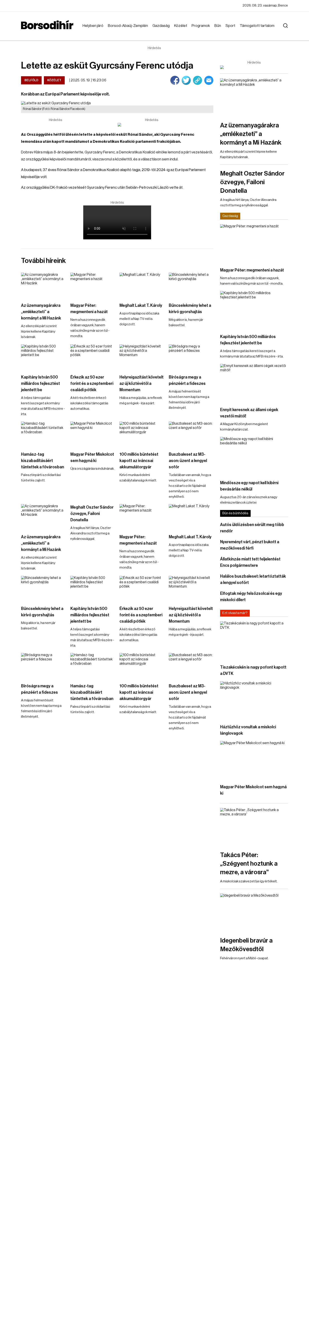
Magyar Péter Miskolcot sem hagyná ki (92, 457)
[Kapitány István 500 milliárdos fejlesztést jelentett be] (43, 356)
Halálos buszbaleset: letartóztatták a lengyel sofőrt (253, 579)
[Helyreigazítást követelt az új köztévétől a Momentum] (141, 356)
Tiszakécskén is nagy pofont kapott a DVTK (253, 670)
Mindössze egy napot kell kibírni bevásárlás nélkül (249, 486)
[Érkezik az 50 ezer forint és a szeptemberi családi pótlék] (92, 356)
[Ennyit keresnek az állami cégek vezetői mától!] (254, 383)
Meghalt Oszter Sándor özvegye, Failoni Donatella (92, 513)
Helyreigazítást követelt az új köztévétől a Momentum (141, 383)
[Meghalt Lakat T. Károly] (141, 285)
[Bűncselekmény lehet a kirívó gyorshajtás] (191, 285)
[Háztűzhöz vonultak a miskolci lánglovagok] (254, 700)
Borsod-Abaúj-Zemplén (128, 26)
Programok (201, 26)
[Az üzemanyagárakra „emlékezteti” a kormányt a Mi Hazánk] (43, 285)
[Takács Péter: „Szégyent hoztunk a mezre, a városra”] (254, 827)
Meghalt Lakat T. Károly (140, 305)
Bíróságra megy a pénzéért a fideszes (187, 380)
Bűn (217, 26)
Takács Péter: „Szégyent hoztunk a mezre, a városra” (249, 863)
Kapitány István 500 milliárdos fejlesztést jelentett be (40, 383)
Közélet (180, 26)
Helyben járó (93, 26)
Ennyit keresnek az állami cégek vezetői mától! (249, 413)
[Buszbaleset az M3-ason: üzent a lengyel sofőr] (191, 434)
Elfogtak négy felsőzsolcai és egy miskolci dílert (251, 596)
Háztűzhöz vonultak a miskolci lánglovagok (248, 730)
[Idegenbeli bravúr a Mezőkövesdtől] (254, 912)
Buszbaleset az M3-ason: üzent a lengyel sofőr (188, 460)
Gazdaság (161, 26)
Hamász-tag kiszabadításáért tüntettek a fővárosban (42, 460)
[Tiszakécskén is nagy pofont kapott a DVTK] (254, 640)
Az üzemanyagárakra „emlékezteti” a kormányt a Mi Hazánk (41, 311)
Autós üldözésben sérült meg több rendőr (252, 528)
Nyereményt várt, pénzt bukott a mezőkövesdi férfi (249, 545)
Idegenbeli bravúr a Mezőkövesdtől (246, 944)
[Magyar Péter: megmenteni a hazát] (92, 285)
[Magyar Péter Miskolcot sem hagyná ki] (92, 434)
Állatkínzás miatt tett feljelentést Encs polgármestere (250, 562)
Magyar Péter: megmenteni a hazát (89, 308)
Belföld (31, 80)
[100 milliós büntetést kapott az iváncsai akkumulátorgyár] (141, 434)
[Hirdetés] (151, 124)
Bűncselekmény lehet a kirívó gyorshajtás (190, 308)
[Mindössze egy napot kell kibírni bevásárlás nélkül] (254, 456)
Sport (230, 26)
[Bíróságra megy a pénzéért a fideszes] (191, 356)
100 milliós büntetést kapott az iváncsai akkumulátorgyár (138, 460)
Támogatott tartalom (257, 26)
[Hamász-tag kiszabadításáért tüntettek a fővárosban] (43, 434)
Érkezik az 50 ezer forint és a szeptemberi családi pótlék (91, 383)
